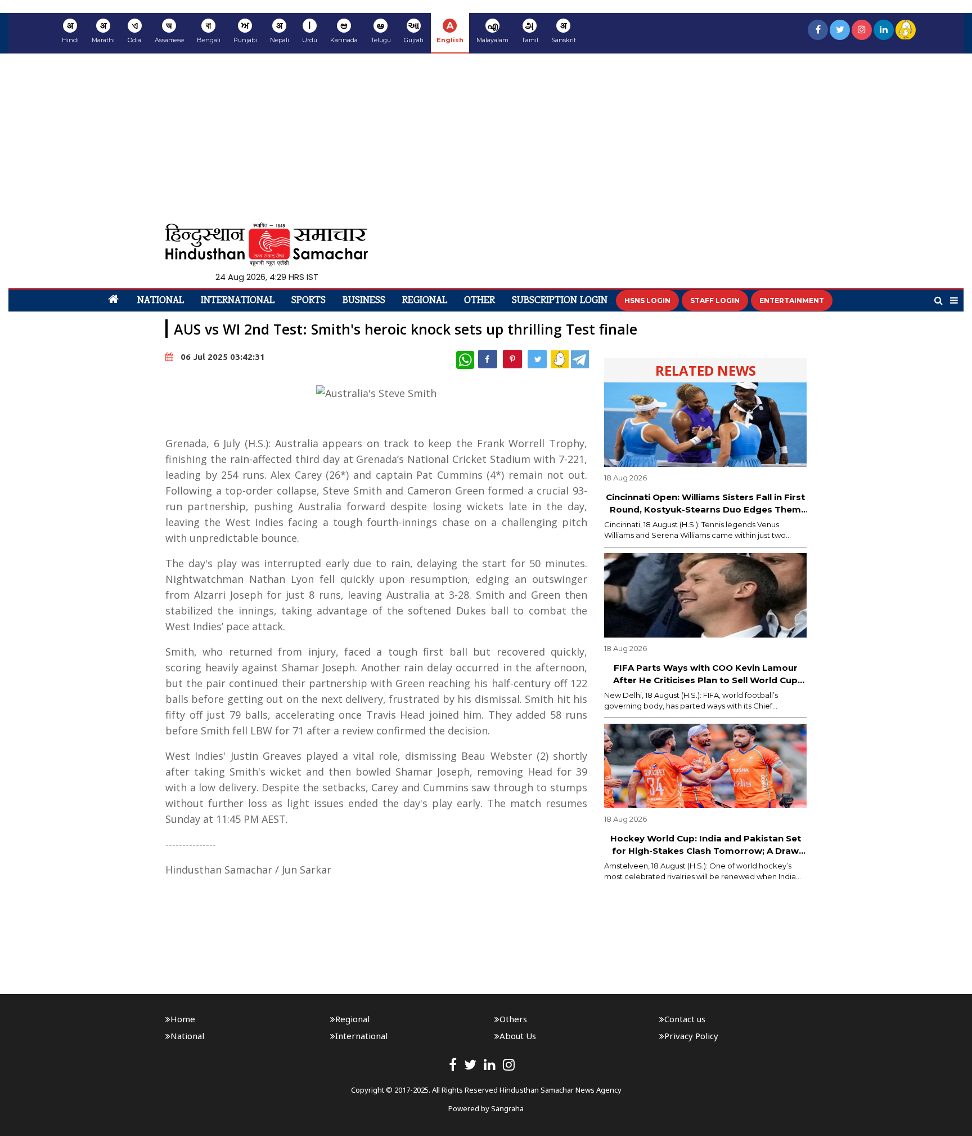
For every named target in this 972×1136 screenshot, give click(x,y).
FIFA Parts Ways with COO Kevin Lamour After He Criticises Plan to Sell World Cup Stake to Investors (705, 674)
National (160, 300)
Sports (308, 300)
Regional (424, 300)
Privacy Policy (691, 1035)
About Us (518, 1035)
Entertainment (791, 300)
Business (364, 300)
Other (479, 300)
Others (513, 1018)
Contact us (684, 1018)
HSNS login (647, 300)
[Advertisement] (486, 138)
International (237, 300)
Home (182, 1018)
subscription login (560, 300)
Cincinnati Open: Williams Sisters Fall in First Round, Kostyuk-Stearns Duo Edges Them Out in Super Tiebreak (705, 504)
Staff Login (715, 300)
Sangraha (507, 1108)
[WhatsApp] (465, 360)
